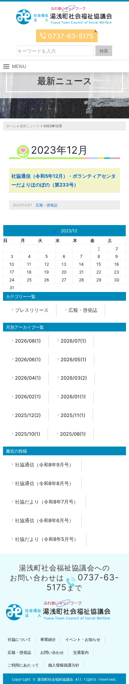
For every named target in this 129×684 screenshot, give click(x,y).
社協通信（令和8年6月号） (44, 520)
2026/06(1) (28, 359)
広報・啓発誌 (46, 205)
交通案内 (80, 652)
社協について (19, 639)
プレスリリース (32, 310)
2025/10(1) (27, 434)
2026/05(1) (73, 359)
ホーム (11, 126)
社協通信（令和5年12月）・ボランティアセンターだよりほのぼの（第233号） (63, 180)
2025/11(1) (73, 415)
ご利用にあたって (23, 665)
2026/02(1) (28, 397)
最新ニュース (30, 126)
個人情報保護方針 (63, 665)
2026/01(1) (73, 397)
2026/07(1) (73, 341)
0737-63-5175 (70, 36)
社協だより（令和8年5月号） (47, 539)
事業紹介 (48, 639)
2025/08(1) (73, 434)
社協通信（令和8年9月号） (44, 465)
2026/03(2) (74, 378)
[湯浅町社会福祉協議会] (64, 15)
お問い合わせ (52, 652)
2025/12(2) (28, 415)
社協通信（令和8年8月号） (44, 483)
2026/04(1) (28, 378)
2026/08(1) (28, 341)
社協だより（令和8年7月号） (46, 502)
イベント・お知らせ (82, 639)
